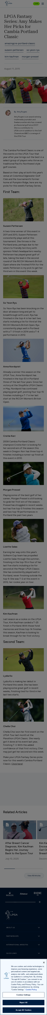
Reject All (23, 1003)
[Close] (44, 962)
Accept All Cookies (23, 1010)
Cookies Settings (23, 995)
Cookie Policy (31, 990)
